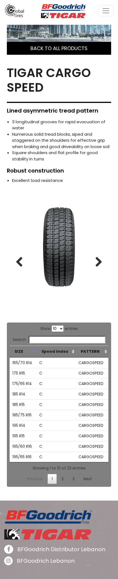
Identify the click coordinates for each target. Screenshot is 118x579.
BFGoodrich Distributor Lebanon (60, 549)
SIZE (19, 351)
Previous (21, 260)
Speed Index (54, 351)
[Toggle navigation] (106, 10)
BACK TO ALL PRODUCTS (59, 48)
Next (96, 260)
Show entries (59, 328)
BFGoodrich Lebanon (45, 561)
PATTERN (90, 351)
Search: (20, 339)
